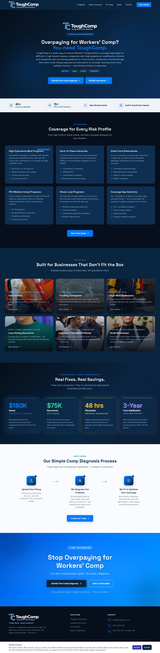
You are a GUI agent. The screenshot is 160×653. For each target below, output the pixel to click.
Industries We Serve (78, 623)
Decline (137, 647)
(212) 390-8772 (119, 626)
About (119, 5)
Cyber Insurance (95, 5)
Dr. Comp (109, 5)
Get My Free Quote (97, 80)
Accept (147, 647)
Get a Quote (144, 5)
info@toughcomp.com (121, 620)
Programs (81, 5)
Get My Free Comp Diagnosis (64, 80)
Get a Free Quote (78, 233)
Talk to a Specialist (101, 583)
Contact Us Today (78, 518)
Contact (128, 5)
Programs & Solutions (79, 619)
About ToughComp (78, 630)
